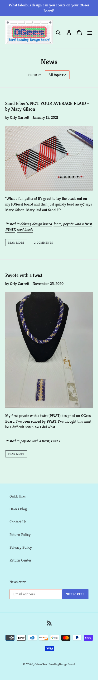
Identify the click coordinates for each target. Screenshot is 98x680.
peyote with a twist (77, 223)
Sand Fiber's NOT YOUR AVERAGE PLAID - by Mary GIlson (47, 106)
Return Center (21, 560)
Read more (16, 242)
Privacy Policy (21, 547)
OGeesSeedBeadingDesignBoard (54, 664)
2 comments (43, 242)
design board (42, 223)
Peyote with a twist (24, 275)
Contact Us (18, 521)
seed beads (25, 229)
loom (57, 223)
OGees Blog (18, 509)
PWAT (10, 229)
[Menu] (89, 32)
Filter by (34, 75)
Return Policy (20, 534)
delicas (25, 223)
